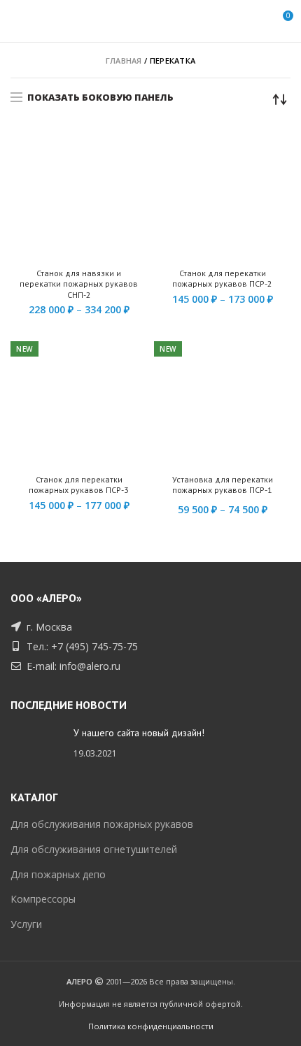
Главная (124, 60)
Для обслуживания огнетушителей (93, 849)
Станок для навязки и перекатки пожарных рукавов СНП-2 (79, 284)
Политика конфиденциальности (151, 1026)
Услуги (26, 924)
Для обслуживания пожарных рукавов (101, 824)
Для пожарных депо (58, 874)
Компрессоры (43, 898)
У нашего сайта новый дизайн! (139, 732)
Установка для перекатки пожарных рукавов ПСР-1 (222, 485)
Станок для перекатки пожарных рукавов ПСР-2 (222, 278)
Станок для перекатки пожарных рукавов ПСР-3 (79, 485)
